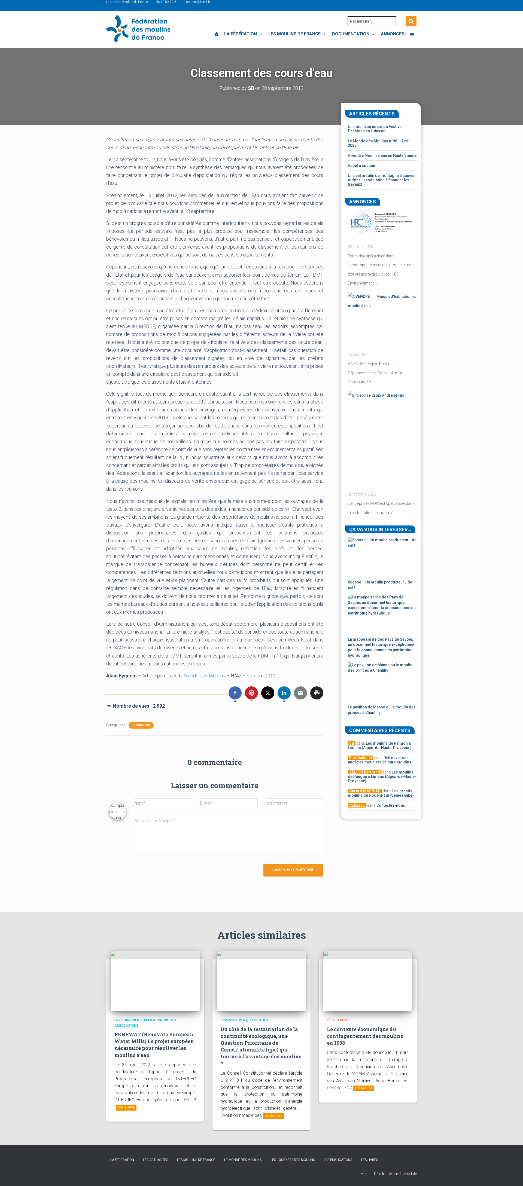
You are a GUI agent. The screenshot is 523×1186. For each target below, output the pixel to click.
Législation (141, 725)
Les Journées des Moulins (292, 1160)
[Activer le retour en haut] (512, 1175)
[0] (235, 692)
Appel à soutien (361, 165)
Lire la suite (126, 1107)
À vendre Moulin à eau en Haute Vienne (382, 155)
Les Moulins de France (294, 33)
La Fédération (240, 33)
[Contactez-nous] (412, 34)
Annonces (392, 33)
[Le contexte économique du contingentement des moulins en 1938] (368, 981)
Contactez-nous (390, 805)
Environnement (127, 1020)
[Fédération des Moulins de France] (138, 28)
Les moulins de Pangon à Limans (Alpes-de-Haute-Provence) (380, 745)
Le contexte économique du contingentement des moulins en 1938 (365, 1036)
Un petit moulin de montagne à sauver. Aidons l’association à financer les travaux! (382, 180)
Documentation (350, 33)
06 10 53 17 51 (167, 2)
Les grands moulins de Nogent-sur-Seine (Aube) (381, 793)
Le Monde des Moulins (243, 1160)
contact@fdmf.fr (198, 2)
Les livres (369, 1160)
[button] (260, 33)
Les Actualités (155, 1160)
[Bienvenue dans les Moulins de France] (216, 34)
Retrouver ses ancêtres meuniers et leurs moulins (379, 760)
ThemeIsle (408, 1174)
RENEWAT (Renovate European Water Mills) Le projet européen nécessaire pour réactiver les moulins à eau (154, 1044)
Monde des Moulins (204, 675)
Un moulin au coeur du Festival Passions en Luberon (375, 128)
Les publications (338, 1160)
